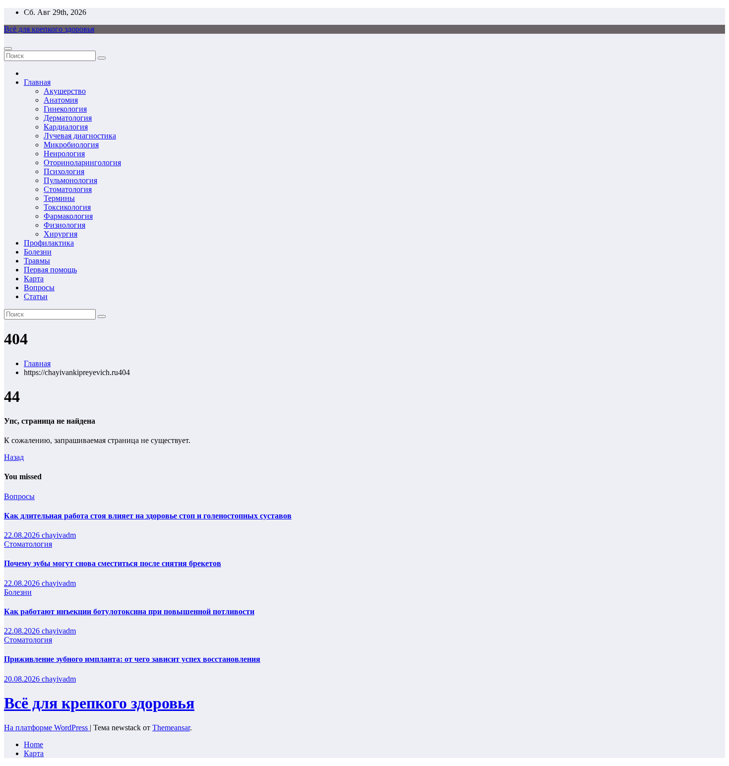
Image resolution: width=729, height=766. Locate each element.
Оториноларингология (82, 162)
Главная (37, 82)
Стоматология (68, 189)
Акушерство (65, 91)
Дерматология (68, 118)
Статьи (36, 296)
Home (33, 744)
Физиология (64, 225)
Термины (59, 198)
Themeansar (171, 727)
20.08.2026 (23, 679)
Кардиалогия (66, 127)
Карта (34, 278)
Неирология (64, 153)
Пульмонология (70, 180)
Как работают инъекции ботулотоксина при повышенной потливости (129, 611)
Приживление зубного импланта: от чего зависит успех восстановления (132, 659)
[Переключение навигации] (8, 48)
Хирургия (60, 234)
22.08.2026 (23, 535)
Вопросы (39, 287)
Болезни (38, 252)
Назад (14, 457)
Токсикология (67, 207)
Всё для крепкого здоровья (49, 29)
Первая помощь (50, 269)
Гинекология (65, 109)
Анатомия (61, 100)
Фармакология (68, 216)
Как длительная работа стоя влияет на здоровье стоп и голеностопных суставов (148, 515)
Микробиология (71, 144)
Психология (64, 171)
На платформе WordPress (47, 727)
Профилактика (49, 243)
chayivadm (59, 535)
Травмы (37, 260)
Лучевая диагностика (80, 135)
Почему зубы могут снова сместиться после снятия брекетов (112, 563)
